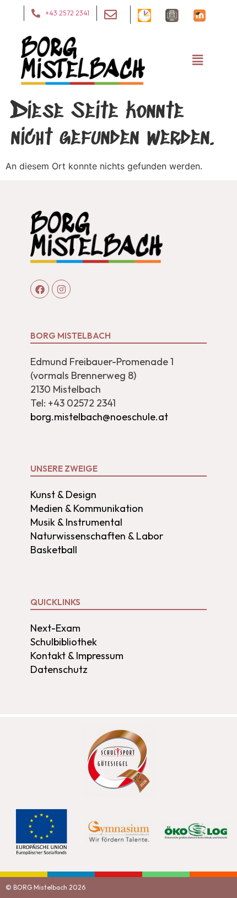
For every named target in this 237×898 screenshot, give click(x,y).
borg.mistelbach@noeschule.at (99, 416)
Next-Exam (55, 628)
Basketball (53, 549)
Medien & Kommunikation (86, 508)
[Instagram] (61, 289)
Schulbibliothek (63, 641)
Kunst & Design (63, 494)
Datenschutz (59, 669)
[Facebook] (39, 289)
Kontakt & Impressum (76, 655)
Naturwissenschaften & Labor (96, 536)
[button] (197, 60)
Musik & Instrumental (76, 522)
